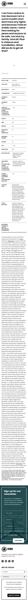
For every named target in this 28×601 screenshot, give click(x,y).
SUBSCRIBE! (18, 540)
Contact (5, 572)
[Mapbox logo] (5, 73)
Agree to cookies (14, 595)
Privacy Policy (13, 535)
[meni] (25, 4)
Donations (6, 577)
